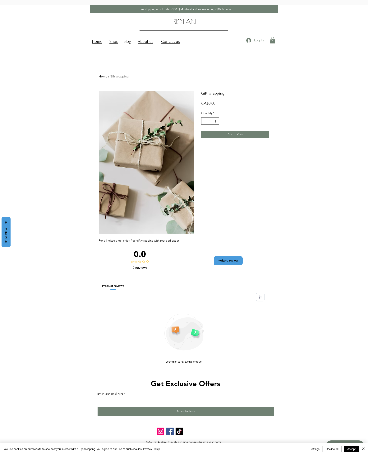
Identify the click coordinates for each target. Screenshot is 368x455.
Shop (113, 41)
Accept (351, 449)
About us (145, 41)
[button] (272, 40)
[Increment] (216, 121)
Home (97, 41)
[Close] (363, 449)
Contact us (170, 41)
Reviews (6, 232)
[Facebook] (170, 431)
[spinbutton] (210, 121)
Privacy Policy (151, 449)
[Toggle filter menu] (260, 297)
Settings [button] (315, 449)
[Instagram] (160, 431)
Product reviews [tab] (113, 286)
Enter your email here (110, 393)
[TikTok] (179, 431)
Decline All (332, 449)
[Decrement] (204, 121)
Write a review (228, 260)
